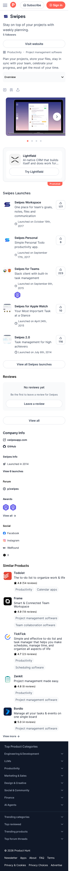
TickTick (20, 634)
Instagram (13, 540)
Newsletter (10, 857)
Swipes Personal (26, 238)
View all (34, 420)
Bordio (18, 708)
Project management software (44, 52)
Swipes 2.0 (22, 337)
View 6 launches (13, 471)
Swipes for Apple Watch (31, 306)
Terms (50, 857)
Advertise (56, 865)
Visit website (34, 44)
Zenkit (18, 676)
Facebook (13, 533)
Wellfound (13, 547)
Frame (18, 598)
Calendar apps (47, 589)
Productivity (14, 52)
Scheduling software (29, 667)
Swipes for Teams (27, 269)
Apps (23, 857)
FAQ (41, 857)
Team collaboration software (35, 625)
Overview (10, 77)
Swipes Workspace (28, 202)
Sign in (57, 5)
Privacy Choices (38, 865)
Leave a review (34, 404)
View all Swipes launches (34, 364)
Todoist (19, 573)
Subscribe (34, 5)
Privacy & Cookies (15, 865)
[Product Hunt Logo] (13, 5)
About (32, 857)
